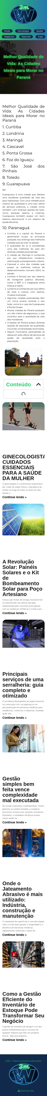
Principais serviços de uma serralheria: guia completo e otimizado (23, 685)
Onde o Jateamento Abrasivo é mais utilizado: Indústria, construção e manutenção (22, 899)
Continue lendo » (14, 497)
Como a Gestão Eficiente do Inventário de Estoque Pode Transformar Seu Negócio (23, 1007)
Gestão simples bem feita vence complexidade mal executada (21, 789)
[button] (38, 384)
